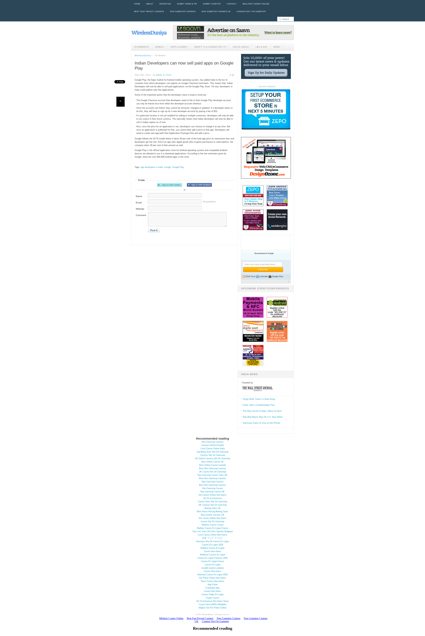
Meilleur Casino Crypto (212, 525)
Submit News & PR (187, 4)
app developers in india (152, 167)
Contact (232, 4)
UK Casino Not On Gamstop (212, 471)
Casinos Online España (212, 445)
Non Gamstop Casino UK (212, 491)
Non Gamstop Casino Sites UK (212, 475)
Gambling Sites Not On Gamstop (212, 452)
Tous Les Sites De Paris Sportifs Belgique (212, 531)
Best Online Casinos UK (212, 515)
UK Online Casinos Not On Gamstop (212, 458)
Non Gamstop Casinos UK (216, 11)
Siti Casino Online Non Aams (212, 495)
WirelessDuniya (143, 55)
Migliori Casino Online (256, 4)
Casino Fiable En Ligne (212, 594)
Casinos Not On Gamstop (251, 11)
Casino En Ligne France (212, 561)
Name (139, 196)
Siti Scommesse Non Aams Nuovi (212, 601)
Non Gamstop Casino (212, 488)
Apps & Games (177, 47)
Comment (141, 215)
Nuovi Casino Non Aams (212, 581)
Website (140, 209)
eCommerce (141, 47)
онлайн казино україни (212, 568)
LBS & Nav (261, 47)
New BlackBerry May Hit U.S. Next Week (263, 417)
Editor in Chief (163, 75)
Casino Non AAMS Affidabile (212, 604)
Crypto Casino (212, 598)
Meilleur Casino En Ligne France (212, 528)
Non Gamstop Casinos (183, 11)
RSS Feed (250, 276)
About (149, 4)
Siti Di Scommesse (212, 498)
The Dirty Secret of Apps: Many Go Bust (262, 411)
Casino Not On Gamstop (212, 521)
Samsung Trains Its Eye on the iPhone (261, 423)
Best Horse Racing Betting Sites (212, 511)
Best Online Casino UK (212, 461)
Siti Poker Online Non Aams (212, 578)
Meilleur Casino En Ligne (212, 548)
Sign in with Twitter (169, 185)
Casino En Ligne (212, 564)
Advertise (165, 4)
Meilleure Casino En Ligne (212, 554)
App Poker (213, 584)
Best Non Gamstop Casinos (212, 468)
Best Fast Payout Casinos (149, 11)
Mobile (158, 47)
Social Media (239, 47)
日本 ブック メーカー (212, 538)
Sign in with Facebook (199, 185)
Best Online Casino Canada (212, 465)
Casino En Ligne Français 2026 (213, 558)
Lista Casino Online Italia (213, 448)
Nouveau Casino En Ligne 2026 (212, 574)
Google (167, 167)
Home (137, 4)
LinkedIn (264, 276)
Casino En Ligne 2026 (212, 544)
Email (139, 202)
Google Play (178, 167)
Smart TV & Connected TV (208, 47)
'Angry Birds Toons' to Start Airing (259, 399)
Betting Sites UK (213, 508)
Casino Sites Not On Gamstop (212, 501)
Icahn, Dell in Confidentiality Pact (259, 405)
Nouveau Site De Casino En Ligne (212, 541)
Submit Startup (212, 4)
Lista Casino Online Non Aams (212, 534)
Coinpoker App (212, 588)
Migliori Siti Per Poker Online (212, 607)
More (275, 47)
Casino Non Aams (212, 551)
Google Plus (277, 276)
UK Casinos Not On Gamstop (212, 505)
